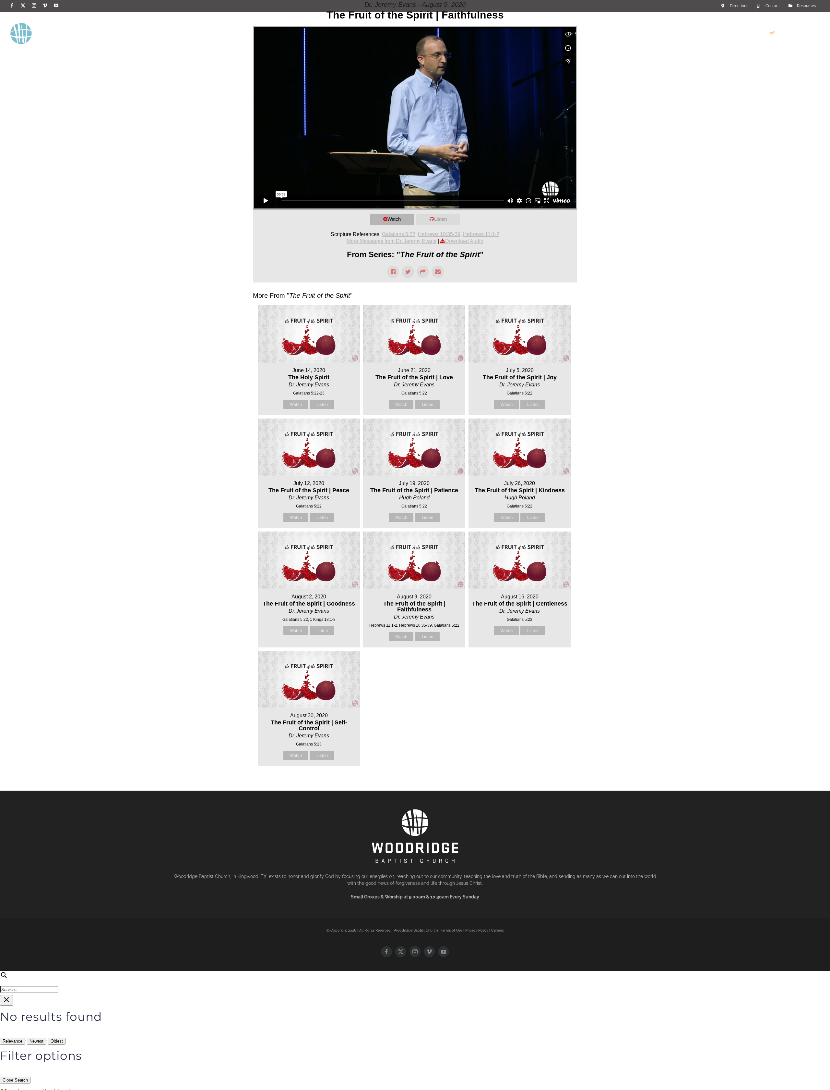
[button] (809, 33)
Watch (394, 219)
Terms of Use (451, 930)
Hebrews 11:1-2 (481, 234)
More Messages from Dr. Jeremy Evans (391, 241)
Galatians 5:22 (398, 234)
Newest (36, 1041)
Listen (440, 219)
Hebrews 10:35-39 (439, 234)
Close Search (15, 1080)
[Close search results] (6, 1000)
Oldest (57, 1041)
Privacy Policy (476, 930)
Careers (497, 930)
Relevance (12, 1041)
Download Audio (464, 241)
